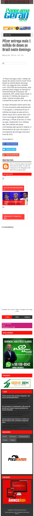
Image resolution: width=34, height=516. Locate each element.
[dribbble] (23, 2)
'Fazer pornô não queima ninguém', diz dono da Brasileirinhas (16, 396)
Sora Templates (18, 512)
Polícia (5, 440)
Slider (22, 55)
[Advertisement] (17, 289)
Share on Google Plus (12, 154)
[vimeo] (15, 2)
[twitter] (11, 2)
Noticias (15, 55)
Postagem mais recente (8, 309)
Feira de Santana (6, 323)
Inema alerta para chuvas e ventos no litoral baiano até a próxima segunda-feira (15, 420)
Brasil (4, 436)
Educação (13, 436)
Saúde (18, 55)
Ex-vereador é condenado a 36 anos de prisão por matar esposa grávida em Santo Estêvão (16, 408)
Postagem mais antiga (26, 309)
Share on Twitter (10, 149)
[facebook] (6, 2)
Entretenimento (23, 436)
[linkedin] (27, 2)
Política (12, 440)
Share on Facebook (11, 144)
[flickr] (19, 2)
